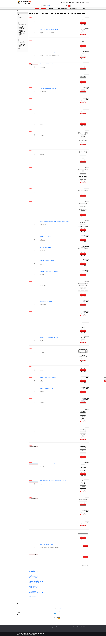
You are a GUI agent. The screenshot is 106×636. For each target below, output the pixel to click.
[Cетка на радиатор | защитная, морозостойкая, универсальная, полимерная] (34, 113)
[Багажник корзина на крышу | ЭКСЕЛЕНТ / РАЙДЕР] (34, 501)
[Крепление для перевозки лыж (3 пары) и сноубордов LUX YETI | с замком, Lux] (34, 525)
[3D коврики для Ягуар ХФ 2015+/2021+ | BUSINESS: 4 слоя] (34, 558)
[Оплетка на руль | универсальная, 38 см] (34, 250)
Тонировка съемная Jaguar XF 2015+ (34, 593)
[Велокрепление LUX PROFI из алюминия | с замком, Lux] (34, 380)
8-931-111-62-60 (76, 5)
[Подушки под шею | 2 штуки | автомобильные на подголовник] (34, 192)
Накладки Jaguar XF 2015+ (32, 583)
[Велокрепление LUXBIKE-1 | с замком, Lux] (34, 402)
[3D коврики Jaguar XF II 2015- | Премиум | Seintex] (34, 21)
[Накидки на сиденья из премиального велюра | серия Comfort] (34, 171)
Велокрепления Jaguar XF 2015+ (33, 571)
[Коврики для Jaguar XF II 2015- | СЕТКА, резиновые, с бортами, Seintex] (34, 32)
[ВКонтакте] (54, 613)
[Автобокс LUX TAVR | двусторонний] (34, 413)
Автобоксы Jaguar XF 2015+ (33, 567)
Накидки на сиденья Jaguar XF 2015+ (34, 582)
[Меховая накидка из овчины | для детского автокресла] (34, 514)
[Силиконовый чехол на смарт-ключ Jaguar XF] (34, 315)
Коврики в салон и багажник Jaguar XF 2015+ (35, 580)
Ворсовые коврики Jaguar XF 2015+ (34, 572)
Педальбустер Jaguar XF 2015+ (33, 588)
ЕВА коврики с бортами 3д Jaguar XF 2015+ (35, 575)
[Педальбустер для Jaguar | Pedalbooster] (34, 239)
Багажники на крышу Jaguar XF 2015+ (34, 570)
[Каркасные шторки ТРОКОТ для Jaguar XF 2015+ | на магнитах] (34, 340)
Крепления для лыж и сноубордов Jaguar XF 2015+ (36, 581)
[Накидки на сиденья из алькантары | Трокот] (34, 285)
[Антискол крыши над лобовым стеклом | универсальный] (34, 91)
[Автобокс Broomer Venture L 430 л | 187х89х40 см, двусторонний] (34, 449)
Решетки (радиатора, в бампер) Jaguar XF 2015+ (36, 592)
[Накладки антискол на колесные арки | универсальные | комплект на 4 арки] (34, 102)
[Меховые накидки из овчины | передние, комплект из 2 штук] (34, 326)
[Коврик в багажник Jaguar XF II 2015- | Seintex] (34, 547)
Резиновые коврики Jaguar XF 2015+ (34, 591)
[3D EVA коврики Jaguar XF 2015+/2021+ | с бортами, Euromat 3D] (34, 55)
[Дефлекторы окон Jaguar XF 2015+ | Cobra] (34, 78)
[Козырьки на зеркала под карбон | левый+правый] (34, 263)
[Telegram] (55, 613)
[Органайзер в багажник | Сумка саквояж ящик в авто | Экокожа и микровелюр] (34, 352)
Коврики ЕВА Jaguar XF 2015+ (33, 577)
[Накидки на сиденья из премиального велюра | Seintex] (34, 205)
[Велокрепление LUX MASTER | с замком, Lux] (34, 391)
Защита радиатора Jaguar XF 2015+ (34, 576)
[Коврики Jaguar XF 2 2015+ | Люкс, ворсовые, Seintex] (34, 44)
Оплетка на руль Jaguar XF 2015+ (33, 586)
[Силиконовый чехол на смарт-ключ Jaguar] (34, 304)
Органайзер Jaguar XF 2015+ (33, 587)
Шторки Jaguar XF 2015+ (32, 596)
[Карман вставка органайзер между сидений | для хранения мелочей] (34, 274)
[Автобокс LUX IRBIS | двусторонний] (34, 431)
